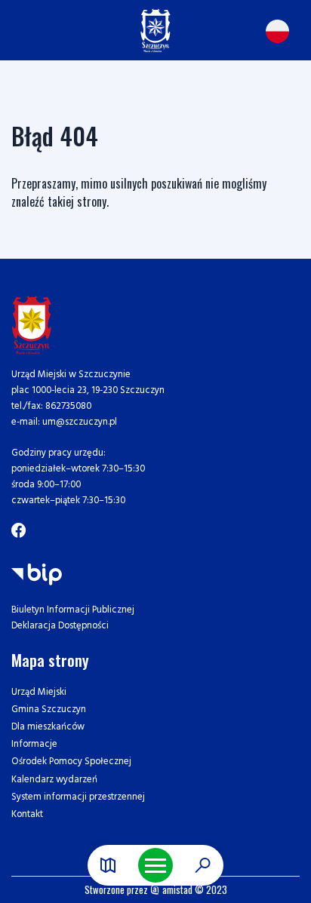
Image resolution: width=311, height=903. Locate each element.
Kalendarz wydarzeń (54, 780)
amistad (176, 890)
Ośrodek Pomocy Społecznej (71, 761)
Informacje (34, 744)
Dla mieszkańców (48, 727)
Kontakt (27, 814)
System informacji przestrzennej (78, 797)
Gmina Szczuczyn (48, 709)
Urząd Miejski (38, 692)
